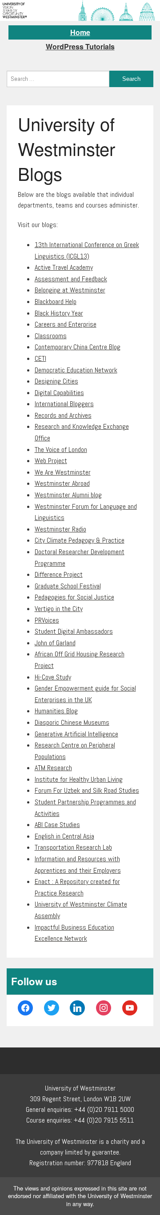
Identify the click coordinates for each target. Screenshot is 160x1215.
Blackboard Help (55, 301)
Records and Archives (63, 415)
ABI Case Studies (57, 824)
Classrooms (51, 335)
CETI (40, 358)
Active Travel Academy (64, 267)
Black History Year (59, 313)
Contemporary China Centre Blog (77, 347)
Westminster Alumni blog (68, 495)
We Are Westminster (63, 472)
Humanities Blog (56, 710)
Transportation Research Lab (73, 847)
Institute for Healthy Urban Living (79, 779)
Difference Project (59, 574)
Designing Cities (56, 381)
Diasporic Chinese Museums (72, 722)
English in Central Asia (64, 836)
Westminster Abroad (62, 483)
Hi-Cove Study (53, 677)
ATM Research (53, 767)
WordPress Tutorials (80, 46)
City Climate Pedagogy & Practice (79, 540)
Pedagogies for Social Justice (74, 597)
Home (80, 32)
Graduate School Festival (68, 586)
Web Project (51, 460)
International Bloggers (64, 403)
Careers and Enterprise (65, 324)
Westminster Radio (60, 529)
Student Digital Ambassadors (74, 631)
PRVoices (47, 620)
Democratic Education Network (76, 370)
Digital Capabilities (59, 392)
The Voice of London (61, 449)
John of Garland (55, 642)
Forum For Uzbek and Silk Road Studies (87, 790)
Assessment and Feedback (71, 279)
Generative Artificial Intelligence (76, 734)
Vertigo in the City (59, 608)
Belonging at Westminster (70, 290)
